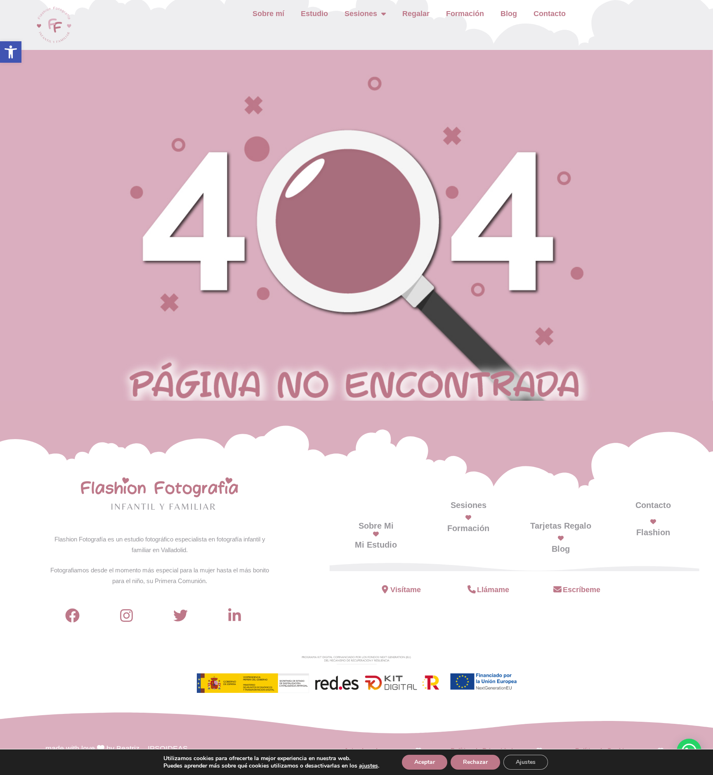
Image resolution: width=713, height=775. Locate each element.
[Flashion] (653, 522)
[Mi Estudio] (376, 534)
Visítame (405, 590)
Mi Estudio (376, 544)
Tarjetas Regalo (560, 525)
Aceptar (424, 762)
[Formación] (468, 517)
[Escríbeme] (557, 589)
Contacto (550, 13)
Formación (465, 13)
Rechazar (475, 762)
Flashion (653, 532)
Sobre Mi (376, 525)
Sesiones (468, 505)
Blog (509, 13)
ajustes (368, 766)
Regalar (416, 13)
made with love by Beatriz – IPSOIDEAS (116, 748)
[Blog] (561, 538)
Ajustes (526, 762)
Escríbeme (581, 590)
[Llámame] (471, 589)
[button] (10, 52)
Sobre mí (268, 13)
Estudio (314, 13)
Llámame (493, 590)
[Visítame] (385, 589)
